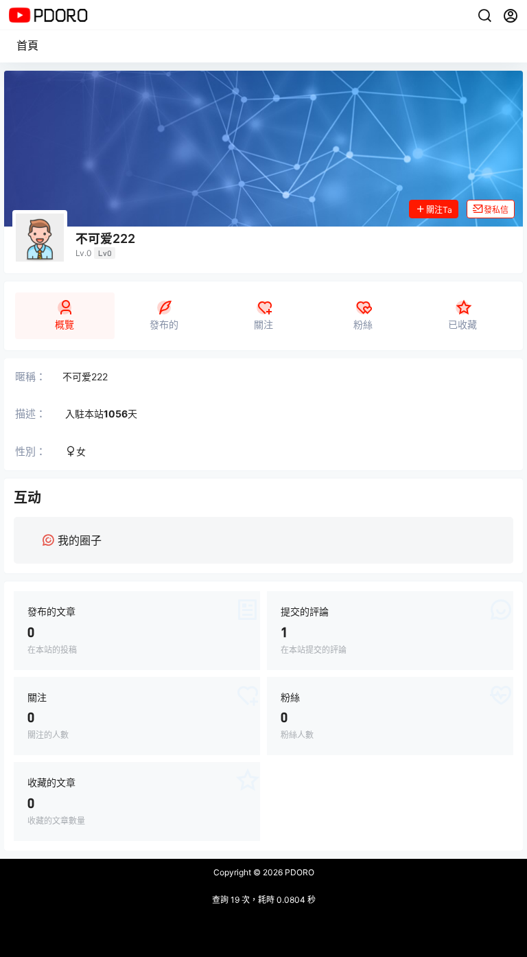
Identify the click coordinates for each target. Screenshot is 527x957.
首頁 (27, 45)
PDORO (298, 872)
